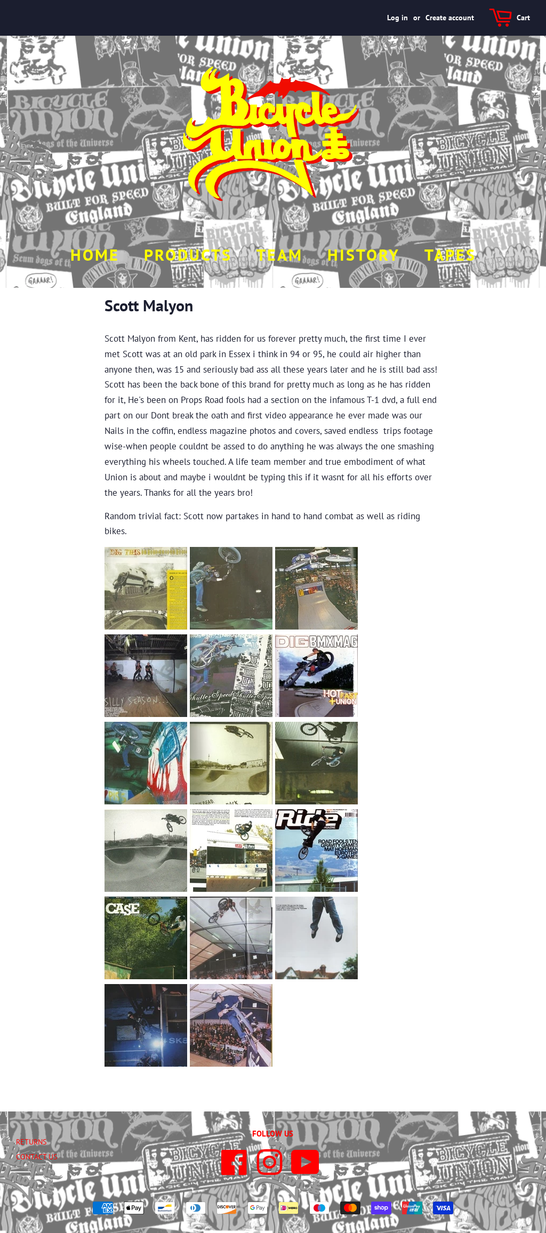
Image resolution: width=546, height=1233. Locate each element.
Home (94, 254)
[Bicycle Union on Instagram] (269, 1170)
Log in (397, 17)
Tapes (450, 254)
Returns (31, 1142)
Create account (449, 17)
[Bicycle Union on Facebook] (234, 1170)
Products (188, 254)
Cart (523, 17)
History (363, 254)
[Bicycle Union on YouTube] (305, 1170)
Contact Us (36, 1156)
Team (279, 254)
